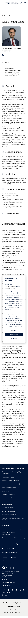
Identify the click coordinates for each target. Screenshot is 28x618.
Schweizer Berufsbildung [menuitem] (8, 494)
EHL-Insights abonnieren (9, 582)
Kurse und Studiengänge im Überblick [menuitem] (13, 468)
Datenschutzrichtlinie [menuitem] (13, 606)
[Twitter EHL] (4, 589)
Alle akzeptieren (14, 334)
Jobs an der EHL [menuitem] (6, 561)
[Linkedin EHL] (8, 589)
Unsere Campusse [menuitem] (7, 504)
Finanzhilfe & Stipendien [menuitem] (9, 557)
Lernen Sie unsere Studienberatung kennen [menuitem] (13, 529)
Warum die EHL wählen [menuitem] (8, 549)
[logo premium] (10, 3)
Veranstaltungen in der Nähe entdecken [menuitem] (12, 537)
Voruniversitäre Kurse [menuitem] (8, 477)
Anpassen (14, 330)
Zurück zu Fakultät (9, 15)
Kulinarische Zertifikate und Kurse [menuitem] (11, 498)
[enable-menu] (25, 4)
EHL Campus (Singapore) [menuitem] (8, 511)
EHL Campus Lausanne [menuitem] (8, 507)
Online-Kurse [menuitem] (5, 491)
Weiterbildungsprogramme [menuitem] (9, 487)
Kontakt (4, 580)
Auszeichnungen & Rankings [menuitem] (9, 552)
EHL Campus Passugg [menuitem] (8, 514)
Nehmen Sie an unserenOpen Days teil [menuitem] (8, 533)
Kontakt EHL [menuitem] (5, 525)
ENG (9, 595)
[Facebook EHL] (12, 589)
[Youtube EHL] (16, 589)
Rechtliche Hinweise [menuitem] (14, 610)
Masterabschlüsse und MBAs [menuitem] (9, 484)
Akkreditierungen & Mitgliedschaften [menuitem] (13, 603)
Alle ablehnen (14, 338)
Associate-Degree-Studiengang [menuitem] (10, 480)
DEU (6, 595)
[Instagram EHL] (20, 589)
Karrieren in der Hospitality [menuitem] (10, 544)
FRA (13, 595)
